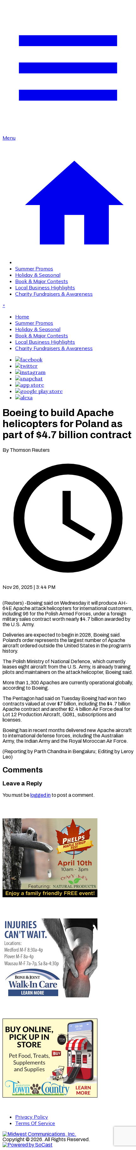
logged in (40, 795)
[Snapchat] (29, 378)
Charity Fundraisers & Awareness (54, 294)
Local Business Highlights (45, 287)
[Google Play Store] (39, 391)
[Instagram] (30, 372)
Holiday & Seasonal (37, 275)
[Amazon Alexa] (24, 397)
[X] (26, 366)
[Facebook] (28, 359)
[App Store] (29, 385)
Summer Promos (34, 268)
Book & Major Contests (41, 281)
